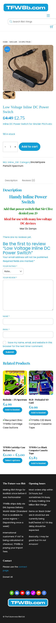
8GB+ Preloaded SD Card (39, 401)
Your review (10, 277)
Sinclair (13, 42)
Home (5, 42)
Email (6, 329)
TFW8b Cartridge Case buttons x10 (14, 449)
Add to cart (30, 147)
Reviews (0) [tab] (28, 180)
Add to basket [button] (12, 409)
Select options (12, 460)
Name (6, 316)
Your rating (10, 266)
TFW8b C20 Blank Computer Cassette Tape (38, 450)
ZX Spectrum (24, 42)
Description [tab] (11, 180)
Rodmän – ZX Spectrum (15, 399)
